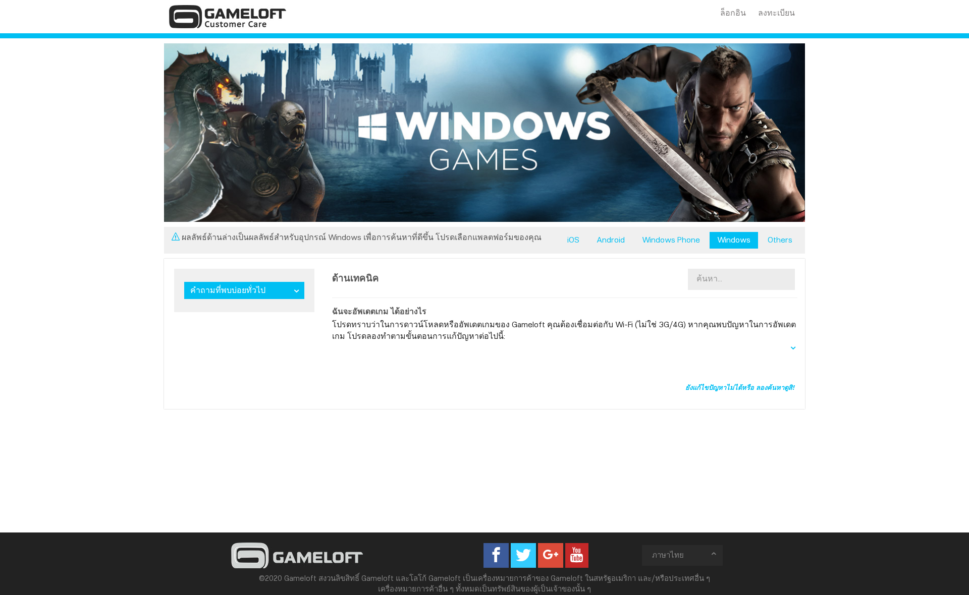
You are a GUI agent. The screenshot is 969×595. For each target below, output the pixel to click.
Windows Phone (671, 240)
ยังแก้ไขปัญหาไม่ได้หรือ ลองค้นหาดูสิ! (739, 387)
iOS (573, 240)
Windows (733, 240)
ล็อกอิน (733, 13)
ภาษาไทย (668, 555)
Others (780, 240)
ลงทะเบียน (776, 13)
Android (611, 240)
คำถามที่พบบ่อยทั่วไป (227, 290)
